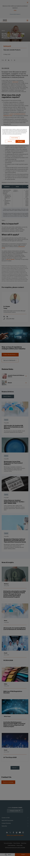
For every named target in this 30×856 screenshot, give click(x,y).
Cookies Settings (14, 137)
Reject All (10, 141)
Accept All (20, 141)
